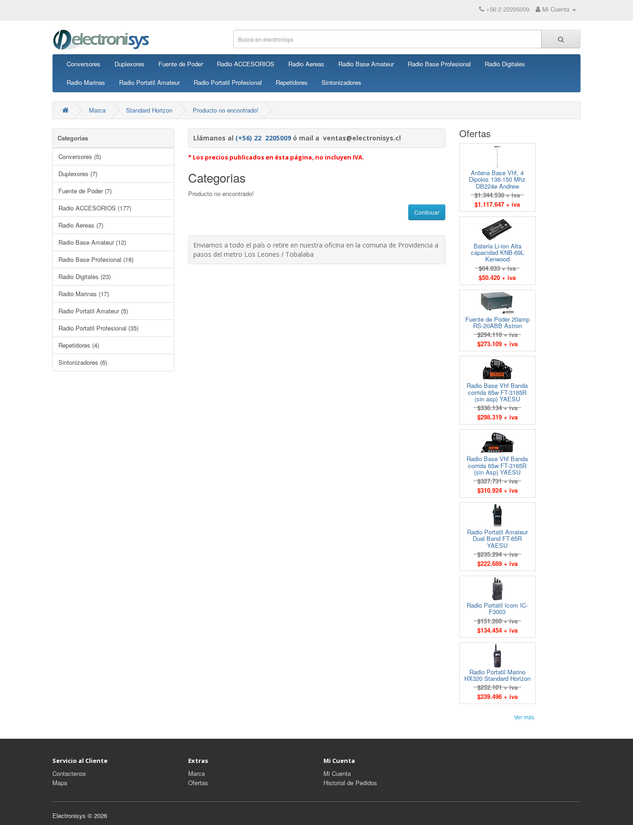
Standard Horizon (149, 110)
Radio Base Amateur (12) (92, 242)
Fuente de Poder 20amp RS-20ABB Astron (497, 322)
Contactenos (69, 773)
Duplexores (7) (77, 173)
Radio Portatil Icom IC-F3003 (497, 608)
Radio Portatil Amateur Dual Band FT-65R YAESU (497, 538)
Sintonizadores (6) (82, 362)
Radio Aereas (306, 63)
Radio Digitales (505, 63)
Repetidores (292, 82)
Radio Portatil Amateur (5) (93, 310)
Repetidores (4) (78, 345)
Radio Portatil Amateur (149, 82)
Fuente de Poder (180, 63)
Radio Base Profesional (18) (95, 259)
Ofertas (198, 782)
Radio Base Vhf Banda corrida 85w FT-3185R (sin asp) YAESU (497, 392)
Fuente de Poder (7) (85, 190)
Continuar (426, 212)
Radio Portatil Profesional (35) (98, 328)
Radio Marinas (86, 82)
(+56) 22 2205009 (263, 137)
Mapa (59, 782)
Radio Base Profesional (439, 63)
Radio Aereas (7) (80, 225)
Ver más (524, 717)
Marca (97, 110)
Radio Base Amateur (366, 63)
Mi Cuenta (337, 773)
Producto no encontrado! (226, 110)
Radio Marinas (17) (83, 293)
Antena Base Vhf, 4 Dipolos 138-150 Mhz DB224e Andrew (497, 179)
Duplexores (129, 63)
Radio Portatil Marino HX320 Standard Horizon (497, 675)
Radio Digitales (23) (84, 276)
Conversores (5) (79, 156)
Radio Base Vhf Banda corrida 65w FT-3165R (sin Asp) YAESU (497, 465)
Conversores (84, 63)
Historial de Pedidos (350, 782)
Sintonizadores (341, 82)
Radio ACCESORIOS (245, 63)
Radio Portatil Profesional (228, 82)
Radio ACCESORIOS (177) (94, 207)
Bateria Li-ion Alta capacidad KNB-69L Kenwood (497, 252)
